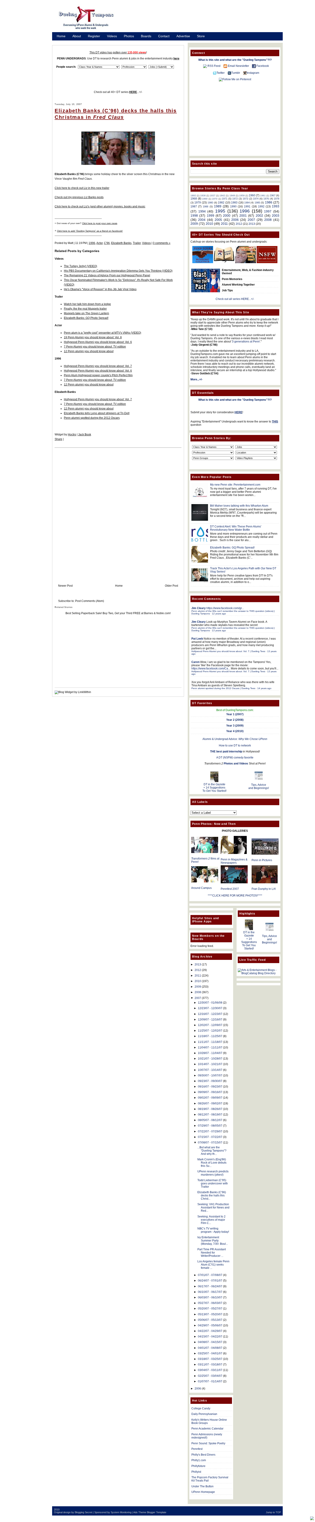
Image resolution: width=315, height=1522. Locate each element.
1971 (224, 198)
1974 (256, 198)
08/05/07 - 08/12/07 (210, 1120)
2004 (201, 220)
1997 (267, 211)
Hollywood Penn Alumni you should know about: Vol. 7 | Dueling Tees (228, 651)
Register (94, 36)
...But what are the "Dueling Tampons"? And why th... (211, 1150)
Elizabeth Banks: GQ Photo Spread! (86, 318)
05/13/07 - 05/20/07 (210, 1314)
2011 (224, 223)
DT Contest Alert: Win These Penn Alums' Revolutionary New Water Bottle (235, 528)
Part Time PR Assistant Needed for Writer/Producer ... (211, 1252)
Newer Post (65, 585)
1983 (234, 202)
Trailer (137, 243)
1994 (202, 211)
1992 (261, 206)
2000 (226, 215)
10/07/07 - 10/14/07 (210, 1070)
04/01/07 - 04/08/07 (210, 1347)
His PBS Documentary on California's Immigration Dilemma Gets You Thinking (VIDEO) (118, 270)
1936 (203, 195)
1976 (266, 198)
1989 (217, 206)
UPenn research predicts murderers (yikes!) (213, 1173)
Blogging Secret (83, 1512)
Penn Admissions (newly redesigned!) (206, 1436)
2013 (252, 223)
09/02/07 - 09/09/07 (210, 1097)
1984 (247, 202)
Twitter (221, 72)
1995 (220, 211)
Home (61, 36)
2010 (209, 223)
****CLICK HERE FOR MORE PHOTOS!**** (235, 895)
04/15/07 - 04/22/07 (210, 1336)
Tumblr (235, 72)
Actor (99, 243)
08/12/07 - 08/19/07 (210, 1114)
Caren (195, 662)
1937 (212, 195)
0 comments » (161, 243)
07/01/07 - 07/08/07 (210, 1275)
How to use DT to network (235, 745)
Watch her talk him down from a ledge (87, 304)
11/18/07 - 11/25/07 (210, 1036)
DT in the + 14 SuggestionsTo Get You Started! (214, 787)
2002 (259, 215)
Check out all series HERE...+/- (235, 299)
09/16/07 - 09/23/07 (210, 1086)
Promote (63, 42)
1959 (242, 195)
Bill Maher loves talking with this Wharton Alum (239, 505)
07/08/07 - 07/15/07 (210, 1142)
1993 (275, 206)
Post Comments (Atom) (89, 601)
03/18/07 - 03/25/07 (210, 1359)
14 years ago (264, 688)
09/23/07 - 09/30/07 (210, 1081)
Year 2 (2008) (235, 719)
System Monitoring (121, 1512)
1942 (222, 195)
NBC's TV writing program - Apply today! (213, 1230)
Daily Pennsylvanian (204, 1414)
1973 (245, 198)
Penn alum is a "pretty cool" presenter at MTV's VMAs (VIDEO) (102, 332)
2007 (251, 220)
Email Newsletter (238, 66)
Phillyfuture (198, 1466)
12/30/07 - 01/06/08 (210, 1002)
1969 (205, 198)
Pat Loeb (197, 638)
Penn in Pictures (262, 860)
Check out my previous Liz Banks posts (79, 197)
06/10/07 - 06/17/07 (210, 1292)
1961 (263, 195)
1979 (197, 202)
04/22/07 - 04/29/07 (210, 1331)
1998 (194, 215)
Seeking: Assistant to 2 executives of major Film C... (211, 1220)
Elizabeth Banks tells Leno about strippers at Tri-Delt (96, 413)
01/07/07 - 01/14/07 (210, 1381)
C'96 (107, 243)
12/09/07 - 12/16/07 (210, 1019)
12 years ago (219, 613)
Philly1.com (198, 1460)
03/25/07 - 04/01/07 (210, 1353)
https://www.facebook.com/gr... (225, 608)
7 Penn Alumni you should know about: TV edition (95, 346)
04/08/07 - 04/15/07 (210, 1342)
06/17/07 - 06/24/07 (210, 1286)
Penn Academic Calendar (207, 1428)
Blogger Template (156, 1512)
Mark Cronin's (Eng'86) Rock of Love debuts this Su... (211, 1163)
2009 (194, 223)
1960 (252, 195)
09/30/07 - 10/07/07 (210, 1075)
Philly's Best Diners (203, 1454)
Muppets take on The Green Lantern (86, 313)
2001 (243, 215)
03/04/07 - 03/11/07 (210, 1370)
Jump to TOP (273, 1512)
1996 (92, 243)
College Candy (200, 1408)
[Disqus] (118, 511)
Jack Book (84, 434)
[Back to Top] (312, 1518)
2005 (218, 220)
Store (201, 36)
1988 (205, 206)
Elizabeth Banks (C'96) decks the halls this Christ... (211, 1195)
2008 (268, 220)
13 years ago (219, 630)
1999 (210, 215)
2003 (275, 215)
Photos (129, 36)
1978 (276, 198)
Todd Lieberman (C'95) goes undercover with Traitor (212, 1183)
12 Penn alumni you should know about (88, 351)
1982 (221, 202)
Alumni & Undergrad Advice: (234, 739)
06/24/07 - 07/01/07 (210, 1280)
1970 (214, 198)
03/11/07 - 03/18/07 (210, 1364)
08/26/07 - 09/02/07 (210, 1103)
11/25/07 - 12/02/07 (210, 1030)
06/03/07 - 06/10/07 (210, 1297)
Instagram (253, 72)
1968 (193, 198)
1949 (232, 195)
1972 (235, 198)
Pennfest (196, 1449)
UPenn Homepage (203, 1492)
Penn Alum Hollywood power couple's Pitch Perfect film (98, 375)
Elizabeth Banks (121, 243)
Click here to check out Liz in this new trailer (82, 188)
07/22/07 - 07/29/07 (210, 1131)
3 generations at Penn (246, 341)
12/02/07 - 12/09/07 (210, 1025)
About (76, 36)
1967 (272, 195)
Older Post (171, 585)
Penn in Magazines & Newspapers (234, 861)
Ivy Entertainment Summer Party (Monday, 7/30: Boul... (212, 1240)
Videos (112, 36)
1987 (193, 206)
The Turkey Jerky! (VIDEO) (80, 266)
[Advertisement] (204, 19)
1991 (247, 206)
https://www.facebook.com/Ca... (210, 668)
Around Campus (201, 888)
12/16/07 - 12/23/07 (210, 1014)
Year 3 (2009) (235, 725)
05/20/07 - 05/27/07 (210, 1308)
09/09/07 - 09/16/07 (210, 1092)
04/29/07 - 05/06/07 (210, 1325)
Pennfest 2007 (230, 888)
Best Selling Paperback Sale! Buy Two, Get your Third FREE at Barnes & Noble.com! (118, 613)
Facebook (262, 66)
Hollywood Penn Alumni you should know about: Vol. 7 (98, 366)
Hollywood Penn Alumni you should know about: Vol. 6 (98, 342)
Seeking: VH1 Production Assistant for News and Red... (213, 1207)
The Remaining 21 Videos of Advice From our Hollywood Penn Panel (107, 275)
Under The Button (202, 1486)
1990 (233, 206)
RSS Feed (214, 66)
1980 (210, 202)
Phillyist (196, 1471)
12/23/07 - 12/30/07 (210, 1008)
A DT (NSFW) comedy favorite (234, 757)
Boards (146, 36)
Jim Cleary (198, 608)
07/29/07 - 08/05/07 (210, 1125)
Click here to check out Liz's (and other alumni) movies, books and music (100, 206)
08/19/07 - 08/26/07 (210, 1109)
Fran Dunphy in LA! (264, 888)
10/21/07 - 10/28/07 (210, 1058)
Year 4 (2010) (235, 731)
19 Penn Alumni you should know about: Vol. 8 (93, 337)
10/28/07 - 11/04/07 (210, 1053)
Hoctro (72, 434)
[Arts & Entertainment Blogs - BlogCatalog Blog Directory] (258, 973)
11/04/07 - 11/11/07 (210, 1047)
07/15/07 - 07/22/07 (210, 1137)
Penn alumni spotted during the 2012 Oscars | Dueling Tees (223, 688)
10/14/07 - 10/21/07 (210, 1064)
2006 (235, 220)
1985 (257, 202)
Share (58, 439)
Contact (163, 36)
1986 (268, 202)
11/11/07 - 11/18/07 (210, 1042)
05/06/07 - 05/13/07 (210, 1320)
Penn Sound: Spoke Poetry (208, 1443)
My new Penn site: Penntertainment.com (235, 484)
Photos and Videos (236, 763)
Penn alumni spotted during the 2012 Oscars (92, 417)
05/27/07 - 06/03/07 (210, 1303)
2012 (239, 223)
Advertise (183, 36)
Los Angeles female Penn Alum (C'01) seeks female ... (213, 1264)
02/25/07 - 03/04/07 (210, 1375)
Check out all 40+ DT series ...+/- (118, 92)
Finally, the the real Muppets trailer (85, 308)
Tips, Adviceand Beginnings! (258, 786)
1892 (193, 195)
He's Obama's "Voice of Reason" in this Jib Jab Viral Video (100, 289)
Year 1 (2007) (235, 714)
